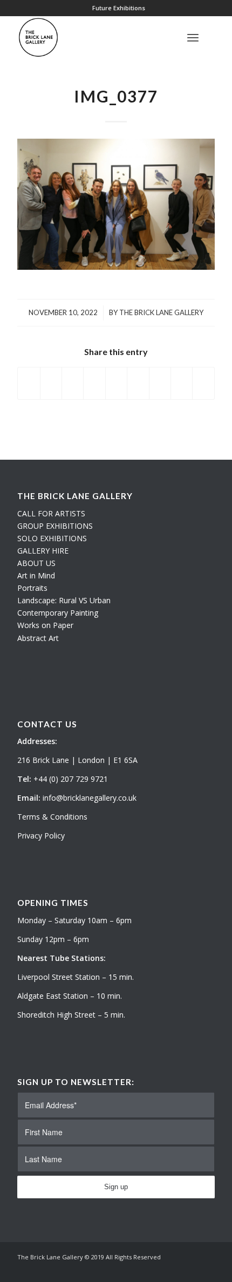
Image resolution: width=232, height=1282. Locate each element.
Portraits (32, 588)
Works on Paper (45, 625)
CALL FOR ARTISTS (51, 513)
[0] (211, 37)
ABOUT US (36, 563)
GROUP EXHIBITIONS (55, 526)
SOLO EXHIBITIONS (52, 538)
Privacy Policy (41, 835)
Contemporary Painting (57, 613)
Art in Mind (36, 575)
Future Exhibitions (118, 8)
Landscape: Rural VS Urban (64, 600)
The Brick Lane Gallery (161, 312)
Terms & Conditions (52, 817)
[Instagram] (190, 1268)
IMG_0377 (116, 96)
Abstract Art (38, 638)
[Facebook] (207, 1268)
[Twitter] (174, 1268)
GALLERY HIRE (43, 550)
